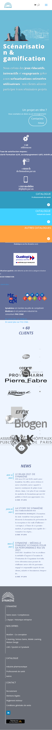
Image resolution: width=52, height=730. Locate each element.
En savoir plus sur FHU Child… (17, 322)
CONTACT (11, 682)
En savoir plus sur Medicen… (16, 319)
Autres (9, 676)
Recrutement (11, 691)
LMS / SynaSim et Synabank (17, 647)
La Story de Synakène (29, 508)
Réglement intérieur (14, 700)
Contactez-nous (37, 121)
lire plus (21, 500)
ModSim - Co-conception (16, 634)
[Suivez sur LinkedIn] (8, 713)
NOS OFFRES (12, 626)
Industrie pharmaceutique (16, 666)
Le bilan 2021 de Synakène (25, 475)
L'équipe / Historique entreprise (19, 619)
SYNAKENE (11, 606)
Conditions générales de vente (18, 705)
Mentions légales (13, 696)
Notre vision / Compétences (17, 615)
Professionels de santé (15, 671)
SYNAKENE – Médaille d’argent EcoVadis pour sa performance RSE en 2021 (30, 546)
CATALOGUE (12, 658)
